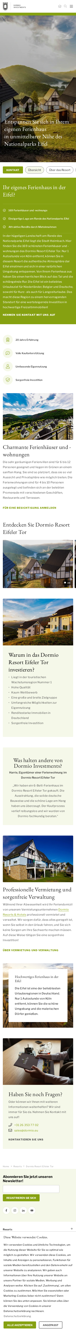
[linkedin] (23, 1210)
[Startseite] (59, 6)
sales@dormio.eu (26, 1130)
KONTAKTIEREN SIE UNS (25, 1139)
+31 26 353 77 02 (26, 1125)
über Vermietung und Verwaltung (31, 950)
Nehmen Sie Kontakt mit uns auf (29, 314)
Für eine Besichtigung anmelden (29, 507)
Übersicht (34, 170)
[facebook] (6, 1210)
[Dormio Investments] (19, 6)
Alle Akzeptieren (20, 1325)
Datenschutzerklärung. (17, 1316)
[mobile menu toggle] (71, 6)
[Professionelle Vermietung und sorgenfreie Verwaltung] (38, 859)
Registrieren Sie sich (21, 1197)
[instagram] (14, 1210)
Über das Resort (59, 170)
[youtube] (31, 1210)
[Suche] (65, 6)
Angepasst (51, 1325)
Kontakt (12, 170)
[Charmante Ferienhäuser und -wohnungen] (38, 416)
